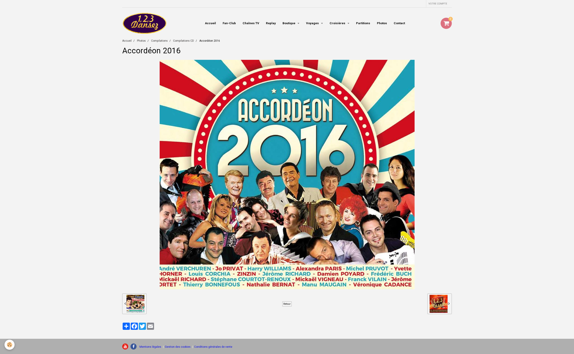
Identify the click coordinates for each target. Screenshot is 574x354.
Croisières (338, 23)
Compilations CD (183, 40)
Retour (287, 303)
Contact (399, 23)
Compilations (159, 40)
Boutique (289, 23)
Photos (382, 23)
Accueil (210, 23)
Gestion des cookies (178, 346)
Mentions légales (150, 346)
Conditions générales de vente (213, 346)
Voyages (313, 23)
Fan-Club (229, 23)
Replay (271, 23)
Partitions (363, 23)
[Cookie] (9, 345)
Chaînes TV (251, 23)
